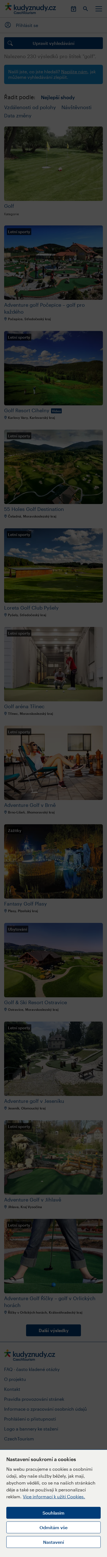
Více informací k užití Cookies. (54, 1496)
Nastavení (53, 1542)
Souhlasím (53, 1512)
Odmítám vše (53, 1527)
